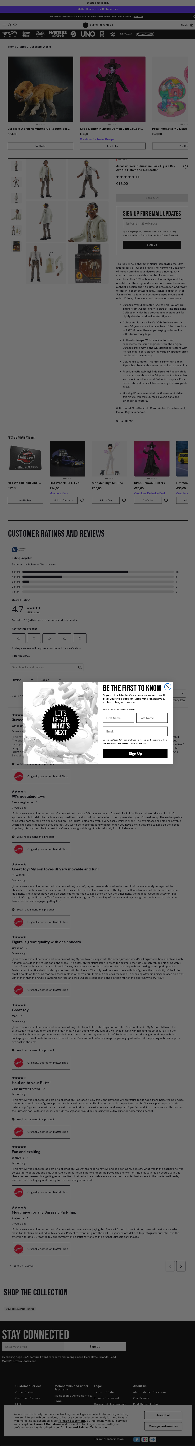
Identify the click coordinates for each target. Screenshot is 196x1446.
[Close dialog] (167, 686)
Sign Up (135, 753)
